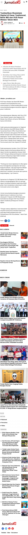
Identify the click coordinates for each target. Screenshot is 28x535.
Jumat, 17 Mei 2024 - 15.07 (9, 23)
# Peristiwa (3, 422)
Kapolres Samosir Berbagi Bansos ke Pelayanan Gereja (10, 261)
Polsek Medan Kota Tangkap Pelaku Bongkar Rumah (11, 385)
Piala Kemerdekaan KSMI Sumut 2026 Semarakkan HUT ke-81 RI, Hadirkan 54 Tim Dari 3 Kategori (11, 512)
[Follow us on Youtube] (12, 528)
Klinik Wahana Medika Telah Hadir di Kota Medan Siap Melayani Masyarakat (10, 434)
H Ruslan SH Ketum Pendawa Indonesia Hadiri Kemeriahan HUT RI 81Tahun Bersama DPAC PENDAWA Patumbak (12, 340)
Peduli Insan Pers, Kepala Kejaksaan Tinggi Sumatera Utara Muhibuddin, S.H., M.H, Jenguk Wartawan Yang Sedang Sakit (11, 496)
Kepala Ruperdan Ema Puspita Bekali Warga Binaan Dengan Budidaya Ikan (11, 485)
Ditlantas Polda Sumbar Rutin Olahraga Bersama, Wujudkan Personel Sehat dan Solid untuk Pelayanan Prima (11, 460)
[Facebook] (5, 220)
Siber (8, 532)
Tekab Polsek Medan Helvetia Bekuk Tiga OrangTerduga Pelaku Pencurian (9, 234)
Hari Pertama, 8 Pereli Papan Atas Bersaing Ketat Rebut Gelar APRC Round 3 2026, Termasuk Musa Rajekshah (11, 443)
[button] (26, 1)
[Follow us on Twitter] (6, 528)
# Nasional (3, 419)
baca (21, 23)
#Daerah (11, 225)
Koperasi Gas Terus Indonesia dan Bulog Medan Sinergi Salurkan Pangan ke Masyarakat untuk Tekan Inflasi (11, 469)
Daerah (5, 10)
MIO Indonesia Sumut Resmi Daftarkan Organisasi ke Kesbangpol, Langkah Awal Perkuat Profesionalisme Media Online (10, 478)
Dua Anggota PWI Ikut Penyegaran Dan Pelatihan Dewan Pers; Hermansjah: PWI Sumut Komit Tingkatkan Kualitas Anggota (9, 245)
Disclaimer (14, 532)
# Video (2, 425)
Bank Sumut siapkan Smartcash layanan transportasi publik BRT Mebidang (12, 319)
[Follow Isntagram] (9, 528)
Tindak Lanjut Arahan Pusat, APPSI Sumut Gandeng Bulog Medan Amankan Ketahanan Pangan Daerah (10, 451)
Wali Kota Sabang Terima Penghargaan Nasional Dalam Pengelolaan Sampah (11, 503)
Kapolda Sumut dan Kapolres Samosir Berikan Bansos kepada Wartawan (9, 253)
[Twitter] (8, 220)
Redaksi (3, 532)
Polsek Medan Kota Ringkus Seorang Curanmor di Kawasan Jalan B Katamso (12, 298)
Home (1, 10)
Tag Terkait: (4, 225)
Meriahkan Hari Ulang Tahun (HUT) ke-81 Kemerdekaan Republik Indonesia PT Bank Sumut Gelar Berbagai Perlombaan (13, 363)
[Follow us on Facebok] (2, 528)
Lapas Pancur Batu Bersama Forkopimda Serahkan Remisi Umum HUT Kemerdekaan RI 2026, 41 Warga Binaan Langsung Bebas (13, 406)
